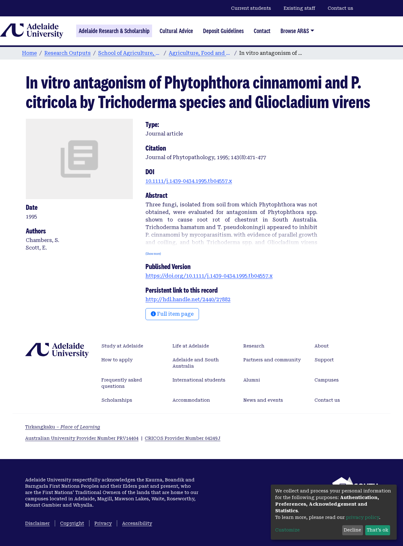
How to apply (117, 359)
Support (324, 359)
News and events (263, 400)
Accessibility (137, 523)
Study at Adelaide (122, 345)
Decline (352, 529)
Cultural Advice (176, 31)
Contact (262, 31)
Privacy (103, 523)
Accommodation (191, 400)
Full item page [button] (175, 314)
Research (253, 345)
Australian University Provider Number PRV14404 (82, 438)
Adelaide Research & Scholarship (114, 31)
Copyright (72, 523)
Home (29, 53)
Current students (251, 8)
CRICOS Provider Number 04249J (182, 438)
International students (199, 379)
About (322, 345)
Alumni (251, 379)
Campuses (327, 379)
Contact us (340, 8)
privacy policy (362, 517)
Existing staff (299, 8)
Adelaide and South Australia (196, 363)
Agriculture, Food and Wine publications (200, 53)
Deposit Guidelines (223, 31)
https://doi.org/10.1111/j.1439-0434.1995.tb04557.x (209, 276)
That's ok (377, 529)
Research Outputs (67, 53)
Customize (287, 529)
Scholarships (116, 400)
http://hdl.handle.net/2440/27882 (187, 299)
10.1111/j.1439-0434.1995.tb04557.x (188, 181)
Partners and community (272, 359)
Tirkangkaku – (62, 426)
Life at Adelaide (191, 345)
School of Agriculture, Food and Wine (129, 53)
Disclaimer (37, 523)
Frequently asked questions (121, 383)
